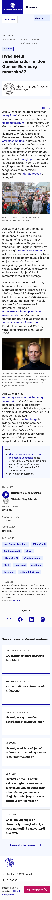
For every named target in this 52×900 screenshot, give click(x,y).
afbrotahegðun (31, 173)
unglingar (36, 565)
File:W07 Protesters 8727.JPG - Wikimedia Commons (26, 456)
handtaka (9, 572)
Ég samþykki (35, 889)
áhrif (6, 565)
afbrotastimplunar (13, 141)
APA (13, 600)
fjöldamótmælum (13, 123)
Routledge (31, 419)
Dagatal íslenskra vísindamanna (30, 41)
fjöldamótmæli (12, 551)
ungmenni (20, 565)
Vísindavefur (9, 39)
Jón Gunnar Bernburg (15, 544)
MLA (18, 600)
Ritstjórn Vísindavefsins (26, 492)
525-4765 (12, 880)
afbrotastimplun (32, 558)
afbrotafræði (11, 558)
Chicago (6, 600)
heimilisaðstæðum (30, 250)
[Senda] (9, 619)
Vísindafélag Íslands (24, 499)
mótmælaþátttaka (29, 572)
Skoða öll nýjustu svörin (23, 845)
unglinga (27, 159)
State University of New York (20, 322)
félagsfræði (9, 115)
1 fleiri (9, 49)
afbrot (29, 551)
